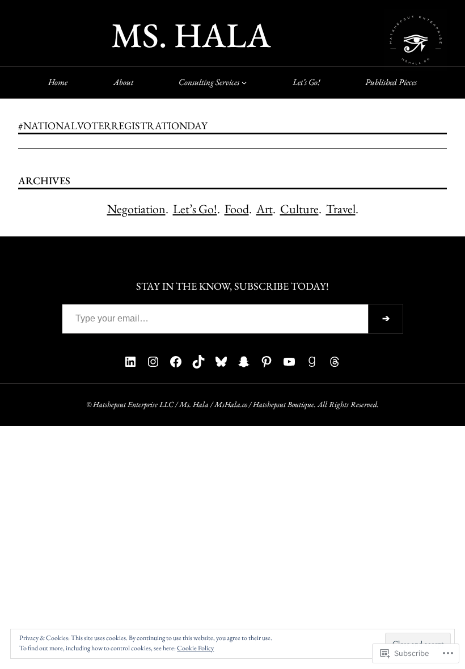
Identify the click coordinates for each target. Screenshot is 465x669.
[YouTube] (289, 362)
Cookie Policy (195, 648)
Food (237, 209)
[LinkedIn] (130, 362)
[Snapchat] (244, 362)
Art (264, 209)
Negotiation (136, 209)
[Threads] (334, 362)
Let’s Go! (195, 209)
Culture (299, 209)
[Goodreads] (312, 362)
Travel (341, 209)
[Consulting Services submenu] (244, 82)
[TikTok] (198, 362)
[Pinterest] (266, 362)
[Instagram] (153, 362)
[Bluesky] (221, 362)
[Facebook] (176, 362)
